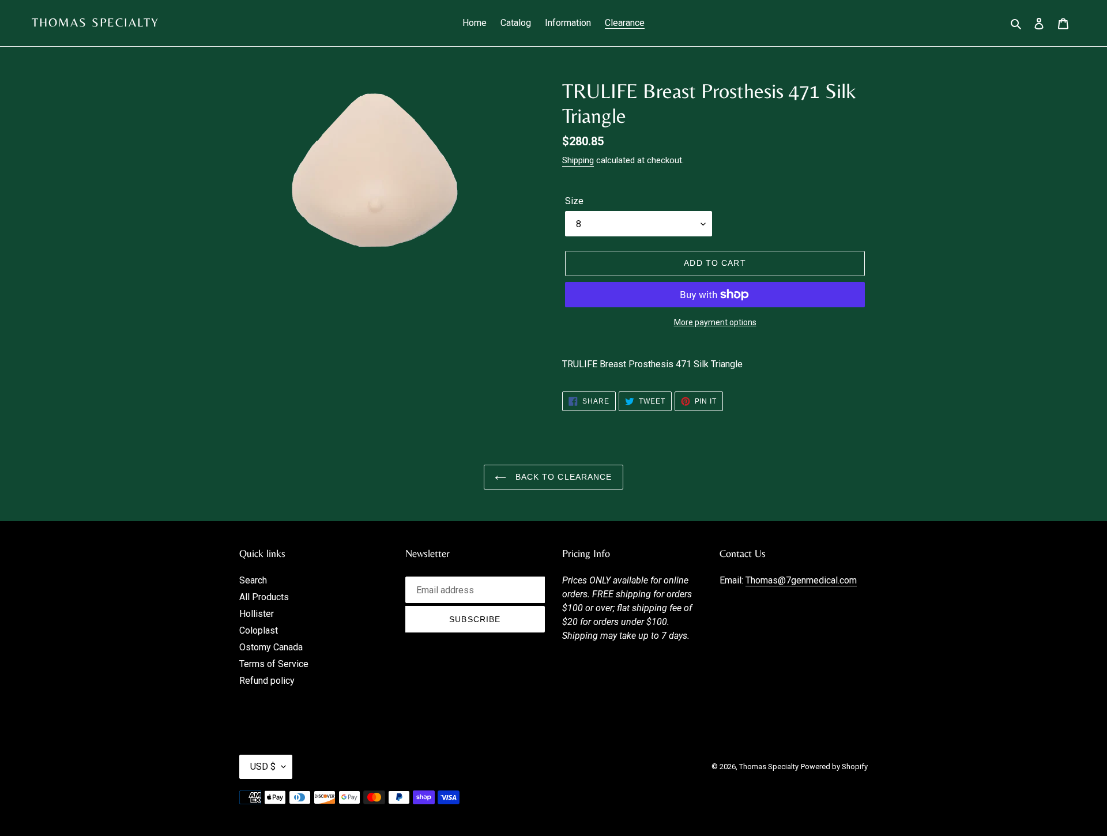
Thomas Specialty (96, 22)
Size (574, 200)
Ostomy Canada (271, 647)
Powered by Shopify (834, 766)
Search (253, 580)
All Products (264, 597)
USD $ (263, 766)
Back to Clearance (562, 476)
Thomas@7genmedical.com (801, 580)
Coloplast (258, 630)
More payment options (715, 322)
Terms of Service (273, 663)
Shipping (578, 160)
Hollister (256, 613)
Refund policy (267, 680)
